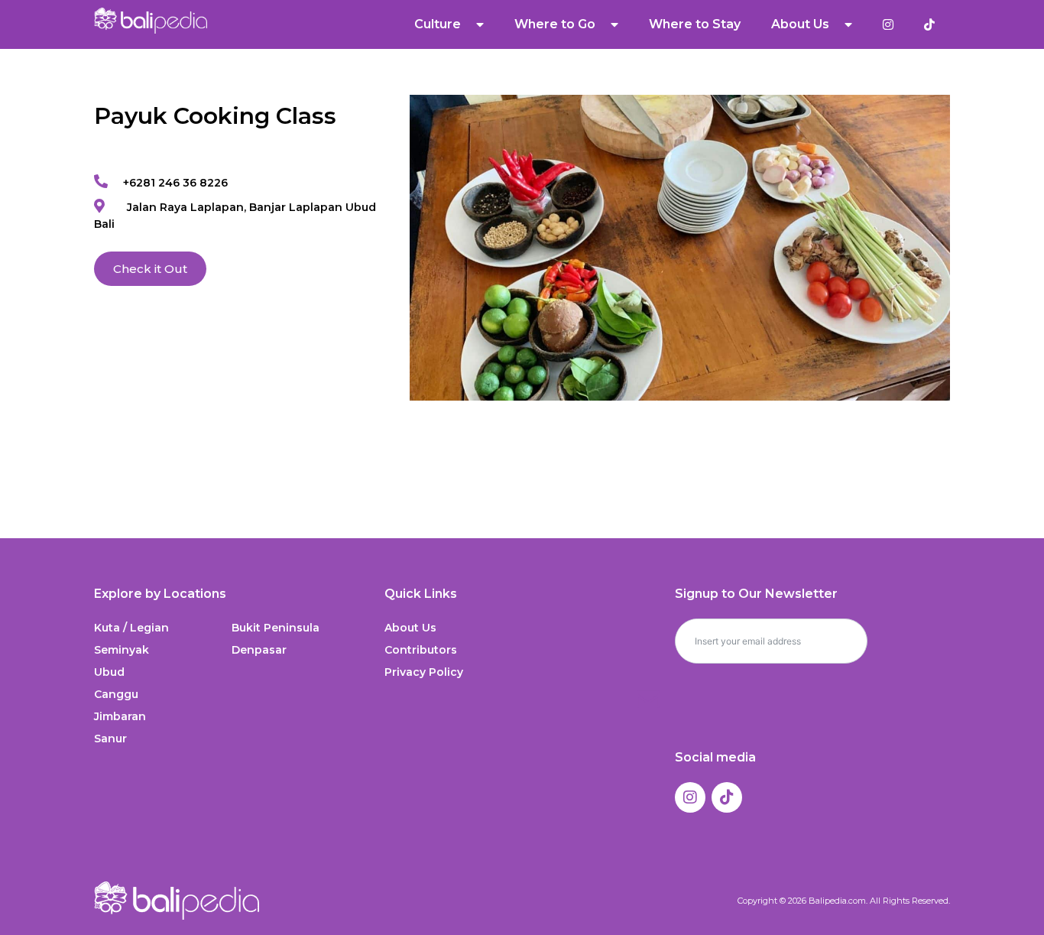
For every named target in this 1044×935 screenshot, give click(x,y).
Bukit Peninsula (275, 628)
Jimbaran (120, 716)
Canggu (116, 694)
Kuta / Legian (131, 628)
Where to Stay (695, 24)
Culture (437, 24)
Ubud (109, 672)
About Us (410, 628)
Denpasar (259, 650)
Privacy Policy (423, 672)
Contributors (420, 650)
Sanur (110, 738)
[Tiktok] (727, 797)
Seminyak (121, 650)
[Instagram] (690, 797)
